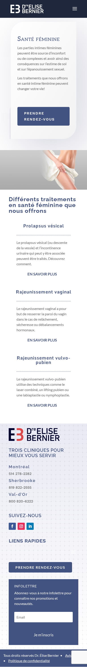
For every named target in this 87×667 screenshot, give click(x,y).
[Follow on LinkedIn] (30, 526)
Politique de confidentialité (29, 661)
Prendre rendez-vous (39, 116)
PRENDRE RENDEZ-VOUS (40, 567)
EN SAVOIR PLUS (42, 274)
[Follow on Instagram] (21, 526)
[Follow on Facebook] (12, 526)
